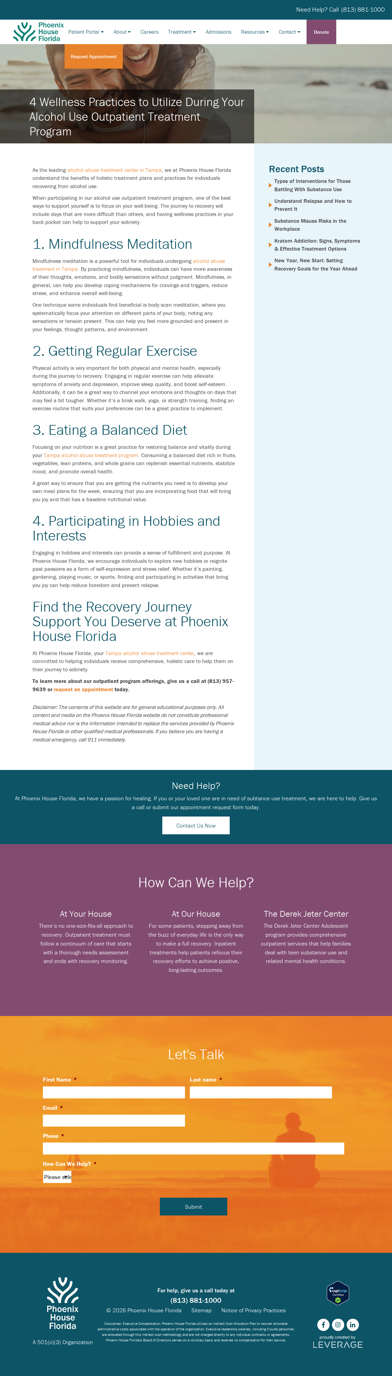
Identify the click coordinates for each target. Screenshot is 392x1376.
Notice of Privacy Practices (253, 1310)
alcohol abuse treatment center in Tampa (114, 169)
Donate (321, 32)
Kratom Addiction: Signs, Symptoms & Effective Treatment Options (317, 244)
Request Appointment (94, 56)
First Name (60, 1079)
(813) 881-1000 (363, 9)
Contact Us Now (196, 825)
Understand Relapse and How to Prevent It (313, 204)
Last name (206, 1079)
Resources (253, 31)
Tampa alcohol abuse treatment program (91, 455)
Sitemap (201, 1310)
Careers (149, 31)
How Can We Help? (70, 1163)
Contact (287, 31)
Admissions (218, 31)
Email (53, 1107)
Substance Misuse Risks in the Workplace (310, 224)
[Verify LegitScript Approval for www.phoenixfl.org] (338, 1293)
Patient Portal (83, 31)
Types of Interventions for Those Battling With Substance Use (312, 184)
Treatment (179, 31)
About (120, 31)
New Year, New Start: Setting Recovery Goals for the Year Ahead (315, 264)
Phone (53, 1135)
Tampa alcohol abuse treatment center (149, 653)
